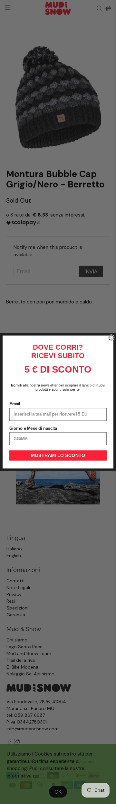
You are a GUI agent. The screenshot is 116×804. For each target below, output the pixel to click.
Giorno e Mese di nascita (33, 428)
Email (14, 404)
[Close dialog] (111, 337)
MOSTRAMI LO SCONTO (58, 455)
